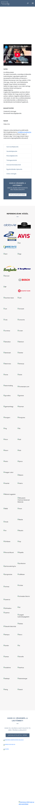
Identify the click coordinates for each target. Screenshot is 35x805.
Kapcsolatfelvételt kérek (17, 194)
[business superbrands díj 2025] (14, 741)
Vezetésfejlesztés (11, 151)
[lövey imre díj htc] (9, 745)
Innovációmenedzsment (13, 165)
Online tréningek (11, 174)
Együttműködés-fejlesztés (14, 169)
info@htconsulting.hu (24, 132)
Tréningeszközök (11, 160)
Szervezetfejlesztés (12, 147)
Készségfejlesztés (12, 156)
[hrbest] (6, 750)
